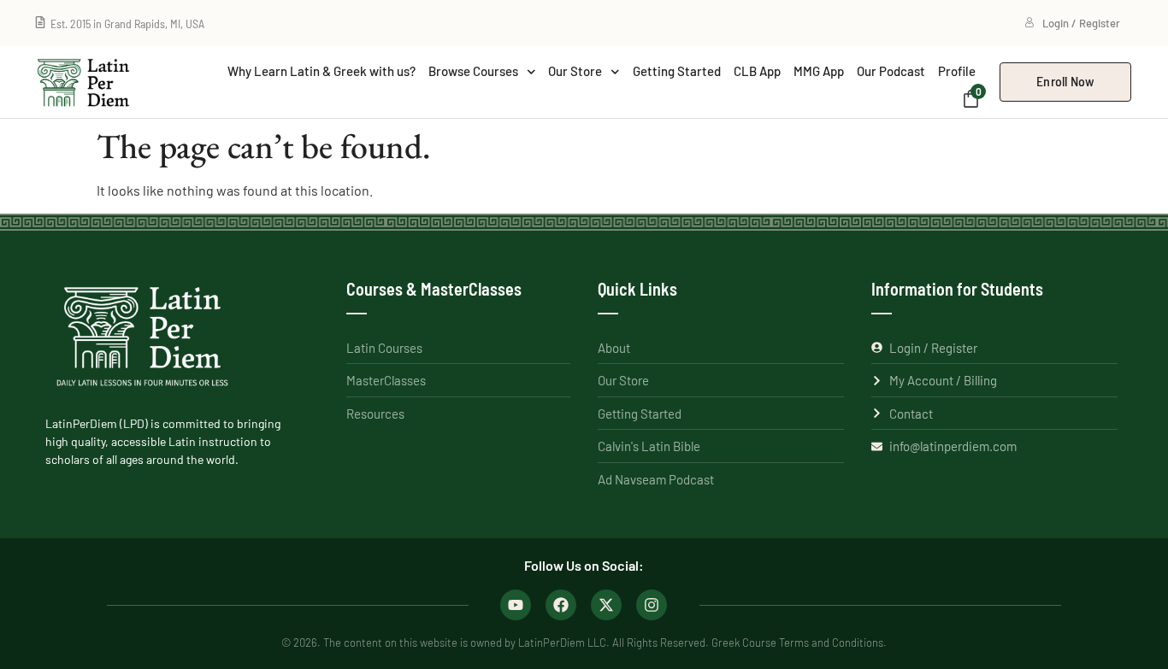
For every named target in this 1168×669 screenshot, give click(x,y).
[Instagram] (651, 605)
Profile (957, 71)
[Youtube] (515, 605)
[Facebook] (561, 605)
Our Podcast (891, 71)
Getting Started (677, 71)
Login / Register (1081, 23)
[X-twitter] (606, 605)
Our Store (575, 71)
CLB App (757, 71)
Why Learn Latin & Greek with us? (321, 71)
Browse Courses (473, 71)
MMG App (818, 71)
